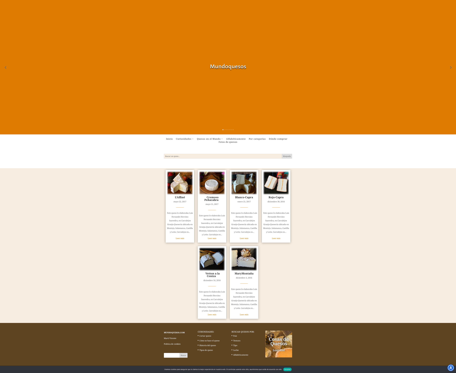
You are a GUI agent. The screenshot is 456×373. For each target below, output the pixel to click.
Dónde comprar (278, 139)
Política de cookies (172, 344)
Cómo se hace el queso (209, 340)
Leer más (180, 238)
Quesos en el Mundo (209, 139)
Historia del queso (207, 345)
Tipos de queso (206, 350)
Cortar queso (205, 336)
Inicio (169, 139)
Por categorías (257, 139)
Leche (236, 350)
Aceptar (287, 369)
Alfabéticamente (236, 139)
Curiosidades (183, 139)
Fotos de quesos (228, 142)
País (235, 336)
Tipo (235, 345)
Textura (236, 340)
